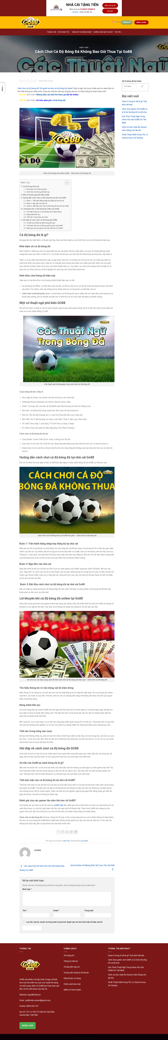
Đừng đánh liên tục (33, 214)
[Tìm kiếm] (142, 86)
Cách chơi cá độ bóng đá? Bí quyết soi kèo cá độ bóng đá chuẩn (45, 88)
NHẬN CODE (27, 1025)
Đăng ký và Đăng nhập (82, 32)
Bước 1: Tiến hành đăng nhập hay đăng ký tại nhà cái (45, 201)
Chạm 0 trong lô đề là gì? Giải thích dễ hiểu (126, 955)
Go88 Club (58, 805)
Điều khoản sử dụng (72, 978)
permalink (84, 841)
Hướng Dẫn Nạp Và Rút (103, 32)
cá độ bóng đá (50, 100)
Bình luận (27, 889)
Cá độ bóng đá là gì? (31, 186)
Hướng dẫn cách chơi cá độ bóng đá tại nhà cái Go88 (44, 198)
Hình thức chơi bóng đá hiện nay (38, 192)
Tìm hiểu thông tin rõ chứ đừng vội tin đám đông (44, 212)
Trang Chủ (51, 32)
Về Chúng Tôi (63, 32)
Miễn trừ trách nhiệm (72, 990)
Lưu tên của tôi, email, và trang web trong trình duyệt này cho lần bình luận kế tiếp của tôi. (64, 922)
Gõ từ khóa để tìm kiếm (131, 81)
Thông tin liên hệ (71, 961)
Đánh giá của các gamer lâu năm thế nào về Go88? (45, 228)
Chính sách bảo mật (72, 984)
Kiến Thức (84, 47)
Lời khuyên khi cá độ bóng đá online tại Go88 (41, 209)
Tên (25, 911)
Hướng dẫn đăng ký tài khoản (76, 972)
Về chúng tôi (69, 955)
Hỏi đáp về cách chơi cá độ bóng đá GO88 (40, 220)
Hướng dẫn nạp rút (72, 967)
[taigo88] (33, 22)
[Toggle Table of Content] (66, 183)
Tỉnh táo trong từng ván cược (37, 217)
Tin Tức (118, 32)
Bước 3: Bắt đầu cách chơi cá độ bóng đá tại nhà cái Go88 (48, 206)
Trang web (88, 911)
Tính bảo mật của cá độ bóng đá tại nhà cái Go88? (45, 225)
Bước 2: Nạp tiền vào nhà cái (37, 203)
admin (97, 60)
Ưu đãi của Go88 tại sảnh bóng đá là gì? (41, 223)
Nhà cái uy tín (110, 5)
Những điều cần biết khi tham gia (57, 94)
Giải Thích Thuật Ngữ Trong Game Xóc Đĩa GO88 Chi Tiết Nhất (134, 119)
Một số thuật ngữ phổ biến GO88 (36, 195)
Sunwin (75, 12)
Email (56, 911)
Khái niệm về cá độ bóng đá (36, 189)
